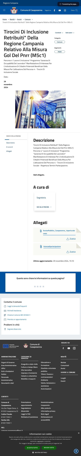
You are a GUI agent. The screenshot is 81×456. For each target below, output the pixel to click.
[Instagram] (64, 10)
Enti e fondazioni (7, 371)
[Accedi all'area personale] (72, 3)
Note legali (45, 414)
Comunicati (65, 365)
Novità (12, 19)
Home (5, 19)
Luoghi (63, 378)
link (61, 443)
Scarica (73, 238)
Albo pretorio (46, 408)
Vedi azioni (68, 33)
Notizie (63, 362)
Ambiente (44, 380)
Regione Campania (10, 3)
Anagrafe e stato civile (29, 364)
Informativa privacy (48, 411)
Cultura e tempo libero (29, 367)
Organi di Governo (8, 362)
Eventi (63, 381)
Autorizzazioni (46, 389)
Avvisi (19, 19)
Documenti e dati (7, 383)
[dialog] (40, 443)
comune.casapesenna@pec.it (12, 430)
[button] (40, 452)
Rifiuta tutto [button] (49, 448)
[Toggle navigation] (4, 10)
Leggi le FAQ (25, 414)
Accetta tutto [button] (32, 448)
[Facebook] (53, 10)
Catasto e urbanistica (29, 376)
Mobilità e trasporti (28, 379)
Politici (3, 374)
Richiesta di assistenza (29, 417)
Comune (28, 19)
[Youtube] (59, 10)
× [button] (78, 433)
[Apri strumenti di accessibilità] (76, 451)
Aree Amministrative (8, 365)
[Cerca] (76, 10)
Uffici (3, 368)
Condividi (58, 33)
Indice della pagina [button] (13, 136)
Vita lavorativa (26, 370)
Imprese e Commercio (29, 373)
